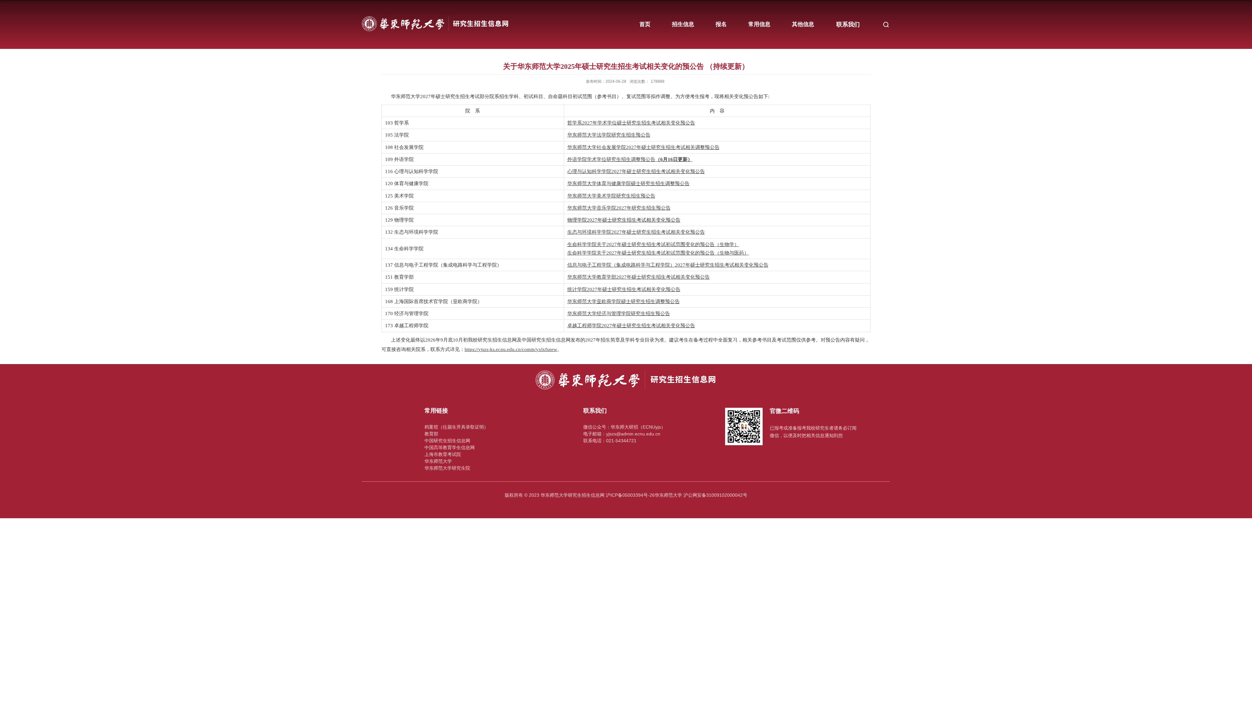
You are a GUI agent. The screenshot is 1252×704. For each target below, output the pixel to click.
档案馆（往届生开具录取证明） (456, 427)
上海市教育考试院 (443, 454)
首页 (644, 24)
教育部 (431, 433)
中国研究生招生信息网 (447, 440)
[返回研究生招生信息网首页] (435, 13)
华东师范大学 (438, 461)
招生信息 (683, 24)
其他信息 (803, 24)
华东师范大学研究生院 (447, 468)
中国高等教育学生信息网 (450, 447)
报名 (721, 24)
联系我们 (848, 24)
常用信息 (759, 24)
